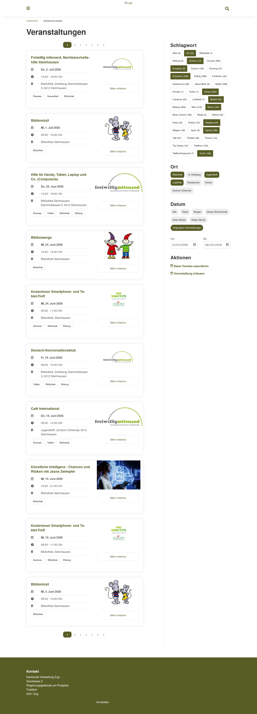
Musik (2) (201, 114)
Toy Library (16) (180, 145)
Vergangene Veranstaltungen (187, 227)
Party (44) (177, 122)
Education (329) (180, 76)
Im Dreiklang (194, 174)
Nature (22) (217, 114)
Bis (205, 238)
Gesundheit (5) (202, 84)
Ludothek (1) (198, 99)
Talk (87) (177, 138)
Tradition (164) (201, 145)
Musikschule (193, 182)
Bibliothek (177, 174)
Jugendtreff (211, 174)
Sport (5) (195, 130)
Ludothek (177, 182)
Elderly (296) (200, 76)
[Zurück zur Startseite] (128, 8)
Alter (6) (177, 53)
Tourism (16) (211, 138)
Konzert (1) (178, 91)
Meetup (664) (179, 107)
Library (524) (210, 91)
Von (172, 238)
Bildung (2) (178, 60)
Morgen (197, 211)
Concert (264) (213, 60)
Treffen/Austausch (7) (183, 153)
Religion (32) (179, 130)
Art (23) (190, 53)
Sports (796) (211, 130)
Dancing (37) (215, 68)
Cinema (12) (195, 60)
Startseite (32, 21)
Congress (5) (179, 68)
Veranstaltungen (52, 21)
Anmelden (102, 702)
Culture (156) (197, 68)
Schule (208, 182)
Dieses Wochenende (217, 211)
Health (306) (221, 84)
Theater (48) (193, 138)
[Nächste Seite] (103, 44)
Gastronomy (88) (181, 84)
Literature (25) (180, 99)
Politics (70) (194, 122)
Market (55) (216, 99)
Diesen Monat (198, 219)
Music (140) (213, 107)
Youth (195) (205, 153)
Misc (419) (197, 107)
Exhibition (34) (219, 76)
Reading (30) (211, 122)
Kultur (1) (194, 91)
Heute (185, 211)
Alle (174, 211)
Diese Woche (179, 219)
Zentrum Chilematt (182, 190)
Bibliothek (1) (206, 53)
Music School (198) (182, 114)
